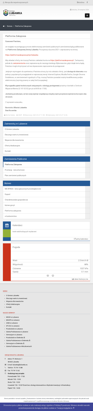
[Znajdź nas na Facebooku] (88, 2)
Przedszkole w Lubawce (14, 329)
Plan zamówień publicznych (15, 175)
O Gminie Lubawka (12, 129)
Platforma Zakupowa (23, 26)
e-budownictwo (11, 216)
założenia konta (19, 63)
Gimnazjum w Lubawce (14, 335)
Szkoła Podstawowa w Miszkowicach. (19, 346)
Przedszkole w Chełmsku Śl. (15, 337)
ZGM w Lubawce (12, 323)
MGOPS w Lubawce (12, 320)
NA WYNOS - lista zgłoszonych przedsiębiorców (23, 189)
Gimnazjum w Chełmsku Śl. (15, 343)
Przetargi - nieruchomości (15, 170)
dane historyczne (81, 279)
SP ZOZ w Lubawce (12, 326)
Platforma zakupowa (13, 211)
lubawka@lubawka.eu (20, 365)
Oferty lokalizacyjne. (12, 146)
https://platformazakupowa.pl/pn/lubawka (21, 55)
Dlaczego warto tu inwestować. (17, 135)
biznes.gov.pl (10, 205)
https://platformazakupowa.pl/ (62, 60)
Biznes (9, 26)
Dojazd (7, 194)
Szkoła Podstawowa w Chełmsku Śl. (18, 340)
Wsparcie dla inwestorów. (14, 140)
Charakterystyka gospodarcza (16, 200)
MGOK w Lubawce (12, 317)
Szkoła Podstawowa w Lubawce (17, 332)
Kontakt (8, 151)
